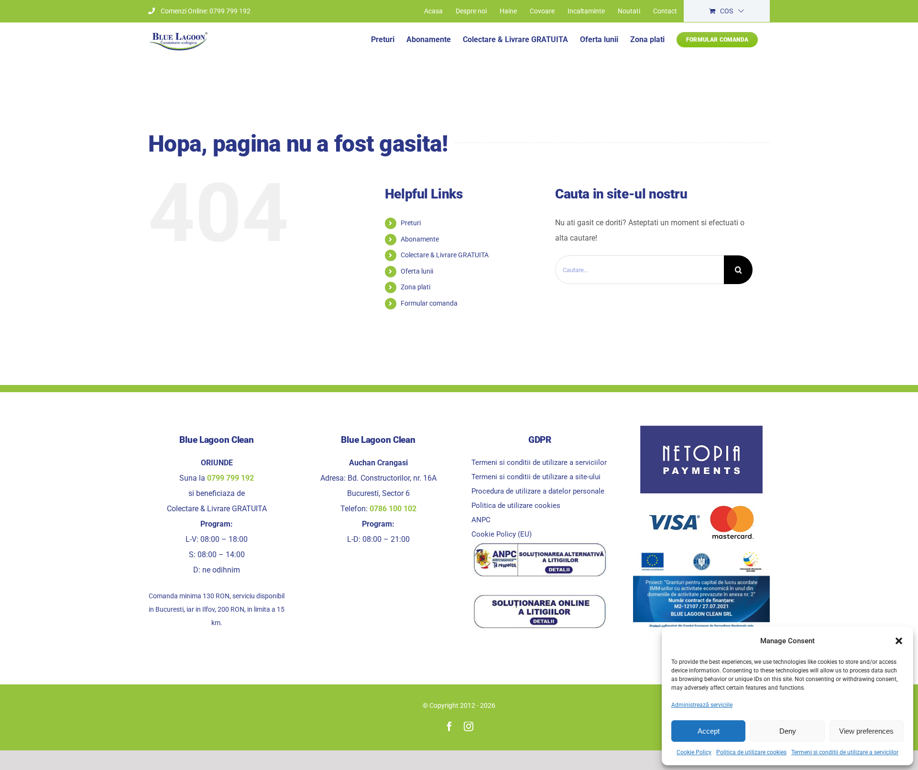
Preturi (411, 223)
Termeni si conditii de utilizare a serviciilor (844, 752)
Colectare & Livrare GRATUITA (445, 255)
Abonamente (420, 239)
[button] (899, 641)
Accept (709, 731)
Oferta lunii (417, 271)
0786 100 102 (393, 508)
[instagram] (468, 726)
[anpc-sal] (539, 545)
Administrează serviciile (701, 705)
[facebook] (449, 726)
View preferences (866, 731)
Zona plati (415, 287)
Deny (787, 731)
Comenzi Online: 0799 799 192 (206, 11)
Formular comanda (429, 303)
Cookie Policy (694, 752)
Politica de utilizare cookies (751, 752)
